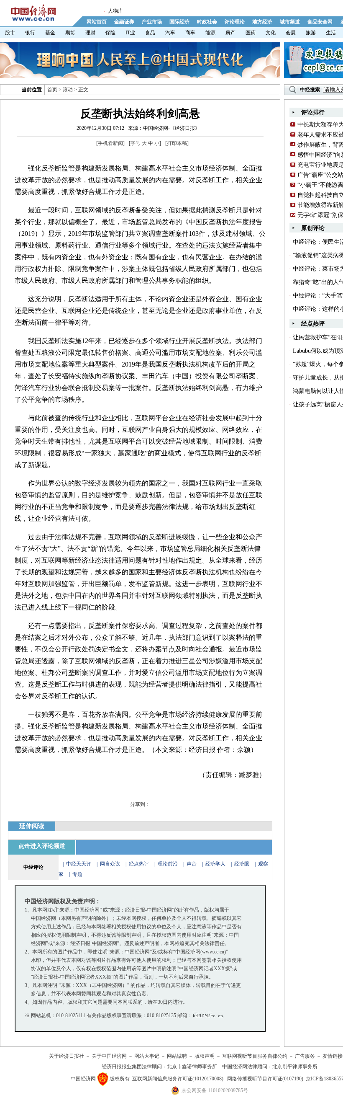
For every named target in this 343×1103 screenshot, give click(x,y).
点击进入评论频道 (41, 846)
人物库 (115, 11)
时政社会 (207, 22)
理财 (90, 33)
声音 (192, 864)
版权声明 (205, 1056)
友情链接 (333, 1056)
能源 (210, 33)
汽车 (170, 33)
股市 (10, 33)
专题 (77, 874)
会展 (291, 33)
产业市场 (152, 22)
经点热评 (139, 864)
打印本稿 (177, 143)
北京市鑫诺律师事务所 (192, 1066)
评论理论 (235, 22)
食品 (150, 33)
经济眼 (241, 864)
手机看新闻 (110, 143)
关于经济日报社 (66, 1056)
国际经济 (179, 22)
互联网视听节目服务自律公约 (254, 1056)
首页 (52, 90)
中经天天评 (78, 864)
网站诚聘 (177, 1056)
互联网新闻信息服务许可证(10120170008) (177, 1079)
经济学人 (215, 864)
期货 (70, 33)
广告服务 (305, 1056)
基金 (50, 33)
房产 (230, 33)
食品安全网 (320, 22)
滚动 (68, 90)
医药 (251, 33)
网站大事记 (146, 1056)
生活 (331, 33)
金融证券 (124, 22)
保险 (110, 33)
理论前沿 (168, 864)
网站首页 (97, 22)
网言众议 (110, 864)
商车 (190, 33)
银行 (30, 33)
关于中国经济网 (109, 1056)
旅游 (311, 33)
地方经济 (262, 22)
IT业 (130, 33)
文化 (271, 33)
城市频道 (290, 22)
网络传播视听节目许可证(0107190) (265, 1079)
